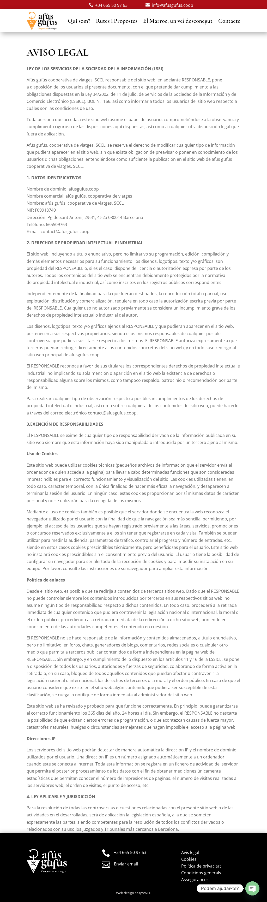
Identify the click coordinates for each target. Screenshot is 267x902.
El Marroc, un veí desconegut (178, 21)
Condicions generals (201, 873)
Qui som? (79, 21)
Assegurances (195, 879)
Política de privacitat (201, 866)
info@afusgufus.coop (172, 5)
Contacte (229, 21)
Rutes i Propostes (116, 21)
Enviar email (126, 864)
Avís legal (190, 852)
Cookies (189, 859)
